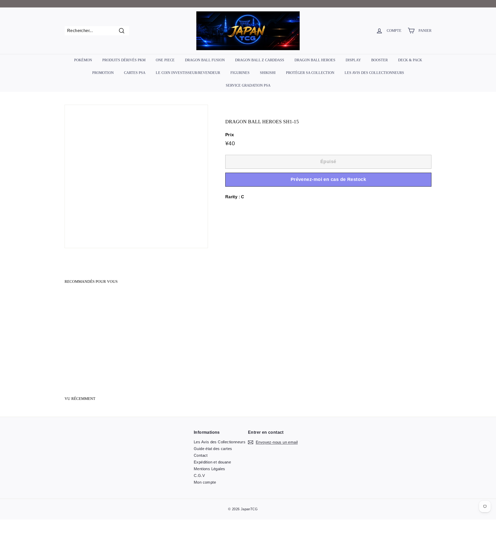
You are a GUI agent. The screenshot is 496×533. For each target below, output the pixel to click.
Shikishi (268, 73)
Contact (201, 455)
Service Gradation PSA (248, 85)
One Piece (165, 60)
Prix (229, 135)
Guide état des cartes (213, 448)
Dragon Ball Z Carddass (259, 60)
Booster (379, 60)
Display (353, 60)
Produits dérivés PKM (123, 60)
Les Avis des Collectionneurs (374, 73)
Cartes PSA (134, 73)
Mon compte (205, 482)
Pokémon (83, 60)
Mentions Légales (209, 469)
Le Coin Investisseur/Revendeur (188, 73)
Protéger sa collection (310, 73)
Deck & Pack (410, 60)
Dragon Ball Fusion (205, 60)
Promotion (103, 73)
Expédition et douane (212, 462)
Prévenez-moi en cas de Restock (328, 179)
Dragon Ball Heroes (315, 60)
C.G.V (199, 475)
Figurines (240, 73)
